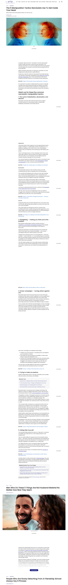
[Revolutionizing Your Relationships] (10, 2)
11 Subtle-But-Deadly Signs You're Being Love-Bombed (35, 165)
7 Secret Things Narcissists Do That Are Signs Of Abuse (35, 426)
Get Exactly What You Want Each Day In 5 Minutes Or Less (32, 386)
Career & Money (48, 1)
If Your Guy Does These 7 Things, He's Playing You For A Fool (33, 382)
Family (29, 1)
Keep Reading (34, 570)
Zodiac (19, 1)
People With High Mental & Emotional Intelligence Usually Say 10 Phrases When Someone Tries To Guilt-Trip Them (33, 473)
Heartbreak (12, 5)
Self (26, 1)
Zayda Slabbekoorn (9, 492)
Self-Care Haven (36, 477)
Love (17, 1)
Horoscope (23, 1)
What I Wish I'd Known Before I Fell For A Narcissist (34, 287)
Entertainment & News (34, 1)
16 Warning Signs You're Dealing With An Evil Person (31, 384)
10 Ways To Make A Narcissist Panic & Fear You (33, 368)
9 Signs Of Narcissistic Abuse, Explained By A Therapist (35, 81)
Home (7, 5)
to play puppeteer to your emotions (40, 393)
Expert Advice (54, 1)
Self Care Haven (40, 458)
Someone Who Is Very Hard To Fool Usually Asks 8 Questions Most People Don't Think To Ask (34, 470)
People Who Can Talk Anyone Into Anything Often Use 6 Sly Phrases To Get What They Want (32, 467)
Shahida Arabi (8, 14)
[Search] (59, 2)
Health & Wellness (42, 1)
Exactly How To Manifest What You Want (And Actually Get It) (33, 380)
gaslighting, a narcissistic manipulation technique (30, 224)
